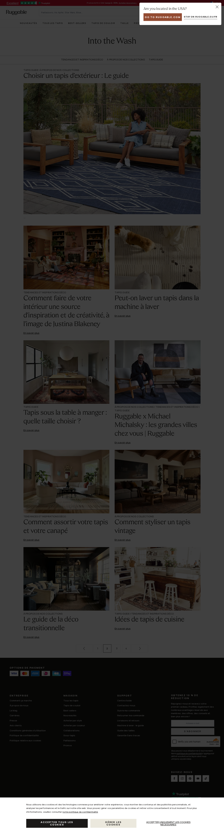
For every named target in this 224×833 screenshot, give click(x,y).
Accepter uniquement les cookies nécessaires (168, 823)
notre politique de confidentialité (80, 811)
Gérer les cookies (113, 823)
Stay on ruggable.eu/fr (200, 16)
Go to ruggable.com (163, 17)
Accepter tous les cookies (57, 823)
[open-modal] (217, 7)
